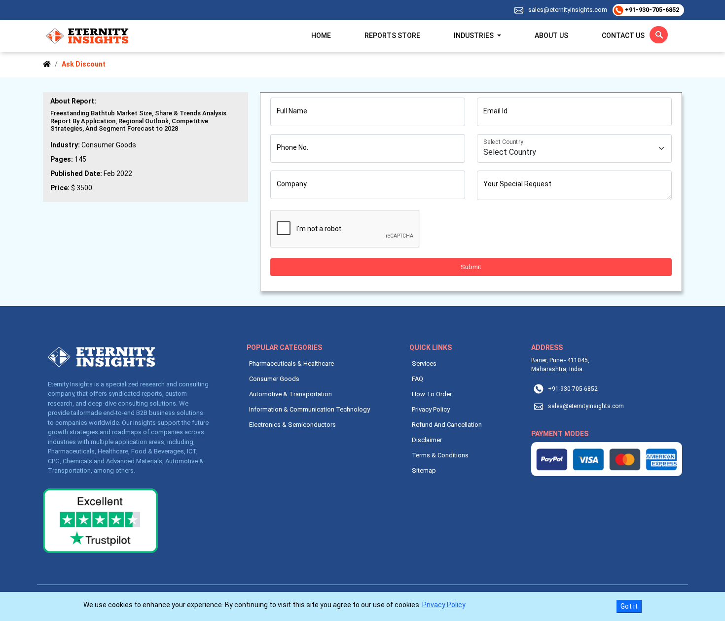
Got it (629, 606)
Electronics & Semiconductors (292, 424)
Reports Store (392, 35)
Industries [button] (474, 35)
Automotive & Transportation (290, 394)
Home (321, 35)
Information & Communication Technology (309, 409)
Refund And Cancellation (447, 424)
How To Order (432, 394)
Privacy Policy (431, 409)
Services (424, 363)
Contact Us (623, 35)
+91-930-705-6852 (651, 9)
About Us (551, 35)
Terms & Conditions (440, 455)
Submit (471, 267)
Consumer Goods (274, 378)
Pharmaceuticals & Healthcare (291, 363)
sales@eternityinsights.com (567, 9)
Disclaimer (427, 440)
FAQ (417, 378)
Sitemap (424, 470)
